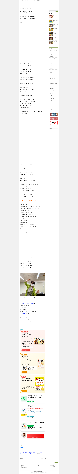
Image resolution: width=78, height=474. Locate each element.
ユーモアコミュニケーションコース (28, 303)
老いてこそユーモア (22, 458)
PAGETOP (56, 462)
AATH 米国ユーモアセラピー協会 (54, 50)
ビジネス (52, 81)
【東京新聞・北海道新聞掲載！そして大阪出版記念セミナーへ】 (55, 25)
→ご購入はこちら (30, 416)
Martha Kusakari (38, 471)
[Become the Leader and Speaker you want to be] (53, 115)
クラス (42, 465)
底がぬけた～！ (43, 458)
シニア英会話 (51, 68)
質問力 (52, 66)
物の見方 (52, 86)
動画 (50, 102)
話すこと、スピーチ (53, 65)
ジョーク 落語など (53, 78)
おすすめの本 (51, 56)
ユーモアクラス (41, 12)
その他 (51, 72)
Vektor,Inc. (43, 472)
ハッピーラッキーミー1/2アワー (54, 74)
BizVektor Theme (39, 472)
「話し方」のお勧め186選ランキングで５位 (34, 411)
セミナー (51, 70)
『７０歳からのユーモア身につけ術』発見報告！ (55, 33)
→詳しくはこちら (30, 401)
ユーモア (39, 12)
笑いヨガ (52, 107)
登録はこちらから (30, 425)
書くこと (52, 61)
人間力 (51, 100)
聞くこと (52, 63)
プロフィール (37, 465)
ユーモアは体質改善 (39, 452)
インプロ (52, 95)
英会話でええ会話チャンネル (35, 437)
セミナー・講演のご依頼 (52, 466)
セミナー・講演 (52, 465)
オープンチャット (52, 54)
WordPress (35, 472)
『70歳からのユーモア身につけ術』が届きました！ (55, 42)
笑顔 (51, 109)
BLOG (32, 12)
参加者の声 (52, 98)
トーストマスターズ (53, 60)
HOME (32, 465)
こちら (24, 313)
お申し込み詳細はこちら (25, 350)
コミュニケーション (36, 12)
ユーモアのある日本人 (54, 83)
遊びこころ (52, 91)
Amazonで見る (24, 390)
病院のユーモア (53, 88)
